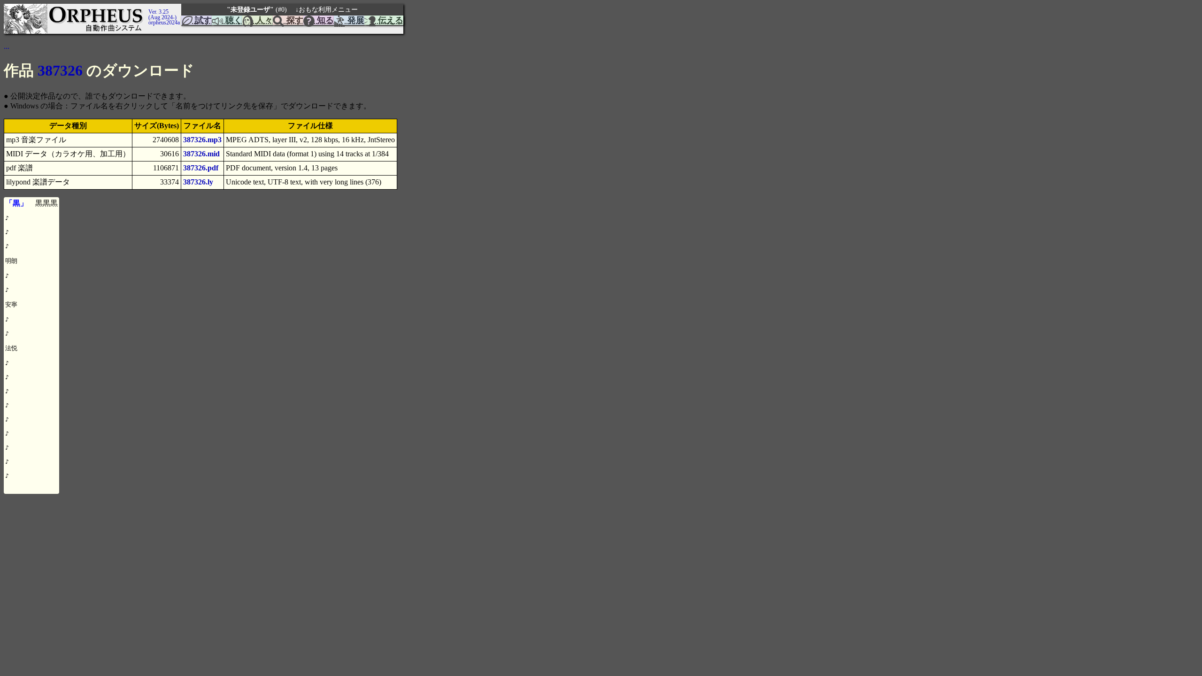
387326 (60, 70)
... (6, 46)
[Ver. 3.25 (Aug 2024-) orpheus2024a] (147, 8)
